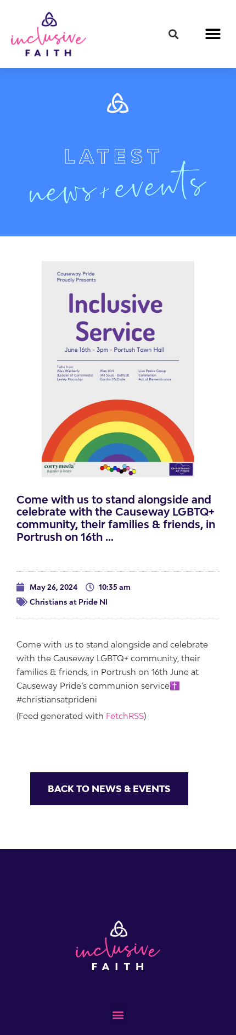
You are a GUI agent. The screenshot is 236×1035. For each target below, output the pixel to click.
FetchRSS (125, 716)
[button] (173, 34)
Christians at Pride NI (69, 601)
